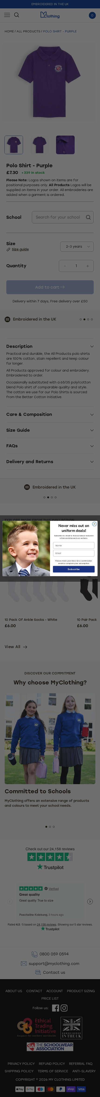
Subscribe (74, 569)
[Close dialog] (94, 524)
